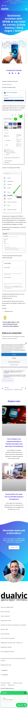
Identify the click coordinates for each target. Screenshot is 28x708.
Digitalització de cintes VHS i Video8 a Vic (12, 642)
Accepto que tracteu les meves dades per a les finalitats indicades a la (14, 371)
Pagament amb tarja (6, 665)
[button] (26, 343)
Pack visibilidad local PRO (7, 651)
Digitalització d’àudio (6, 647)
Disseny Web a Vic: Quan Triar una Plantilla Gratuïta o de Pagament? (13, 496)
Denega (14, 358)
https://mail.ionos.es (7, 84)
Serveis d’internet (5, 634)
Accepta (14, 354)
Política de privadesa (14, 364)
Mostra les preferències (14, 362)
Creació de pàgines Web (7, 607)
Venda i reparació (5, 616)
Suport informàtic (5, 611)
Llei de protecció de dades (7, 638)
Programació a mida (6, 620)
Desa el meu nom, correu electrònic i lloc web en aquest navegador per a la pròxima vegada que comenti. (15, 376)
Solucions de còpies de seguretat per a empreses (13, 625)
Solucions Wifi (4, 629)
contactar (6, 326)
